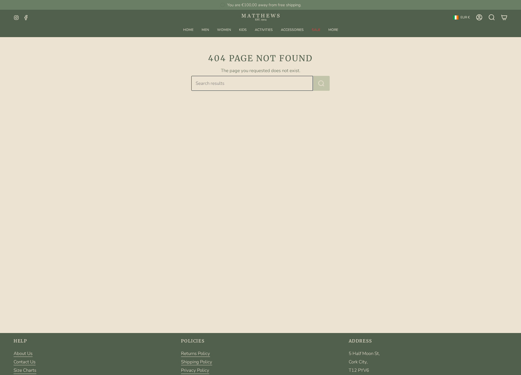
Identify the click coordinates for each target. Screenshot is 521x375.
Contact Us (25, 362)
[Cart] (504, 17)
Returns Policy (195, 353)
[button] (205, 30)
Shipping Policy (196, 362)
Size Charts (25, 370)
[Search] (321, 83)
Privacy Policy (195, 370)
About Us (23, 353)
